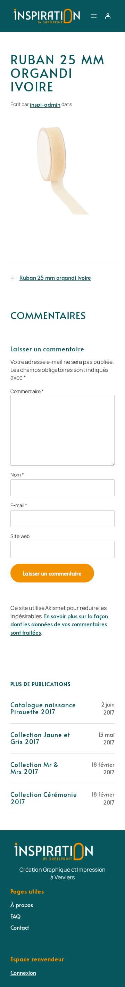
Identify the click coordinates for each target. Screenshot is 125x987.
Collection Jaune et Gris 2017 (40, 738)
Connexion (23, 972)
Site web (20, 536)
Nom (17, 474)
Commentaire (27, 391)
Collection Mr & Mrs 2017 (34, 768)
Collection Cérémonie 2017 (43, 798)
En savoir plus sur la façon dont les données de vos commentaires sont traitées (59, 624)
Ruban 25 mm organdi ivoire (55, 277)
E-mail (18, 505)
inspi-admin (45, 104)
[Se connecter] (108, 16)
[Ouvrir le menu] (94, 16)
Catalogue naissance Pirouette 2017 (43, 708)
